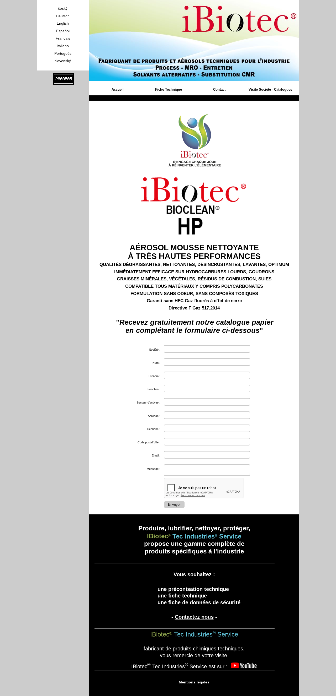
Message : (153, 468)
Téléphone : (152, 429)
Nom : (156, 362)
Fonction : (154, 389)
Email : (156, 455)
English (63, 23)
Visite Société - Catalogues (270, 89)
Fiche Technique (168, 89)
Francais (63, 38)
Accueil (118, 89)
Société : (154, 349)
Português (62, 53)
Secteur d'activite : (148, 402)
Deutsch (63, 16)
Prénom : (154, 376)
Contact (219, 89)
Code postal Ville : (149, 442)
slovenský (63, 61)
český (62, 8)
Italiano (63, 46)
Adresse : (154, 415)
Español (63, 31)
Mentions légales (194, 682)
